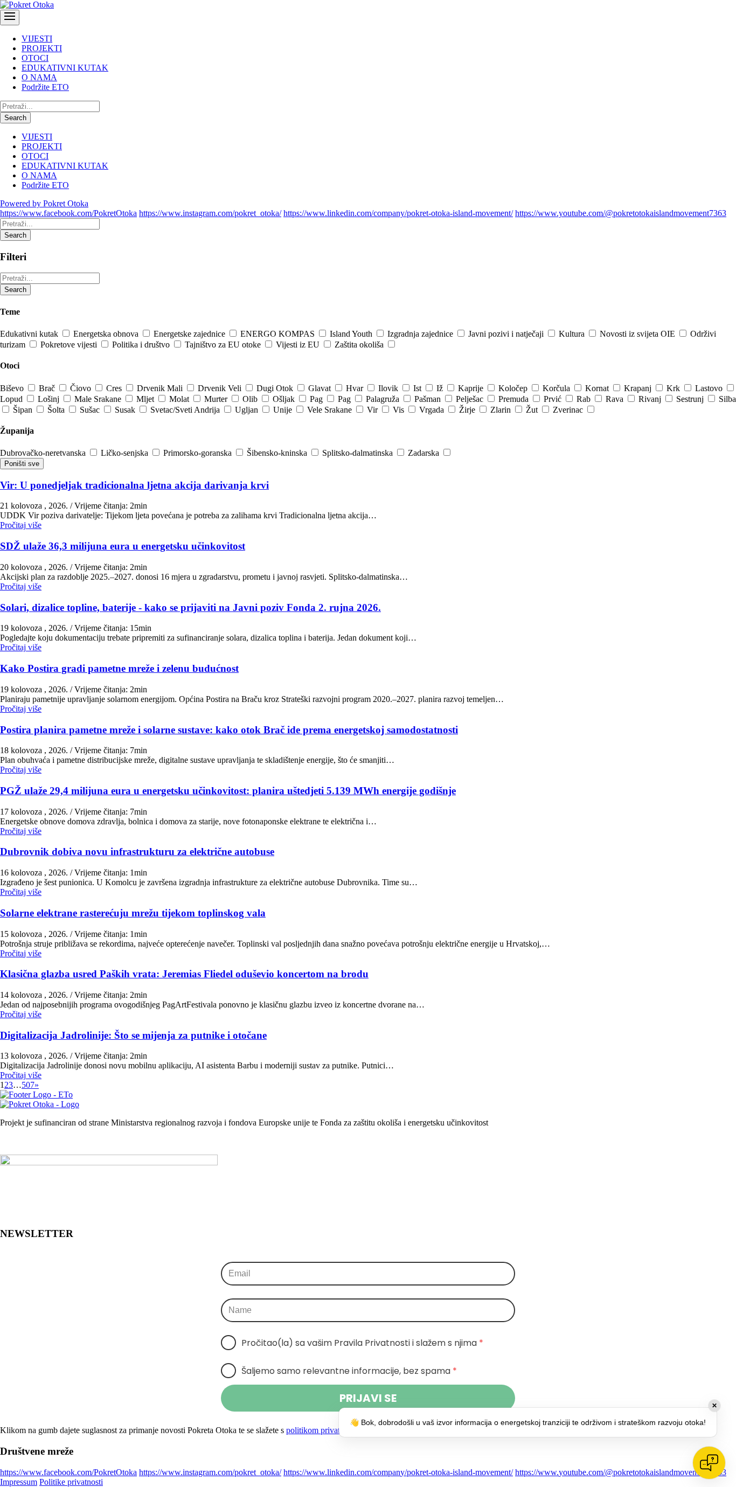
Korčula (557, 388)
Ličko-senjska (125, 452)
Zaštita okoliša (360, 344)
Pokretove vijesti (69, 344)
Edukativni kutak (30, 333)
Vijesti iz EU (299, 344)
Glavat (320, 388)
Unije (283, 409)
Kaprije (471, 388)
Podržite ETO (45, 87)
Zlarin (501, 409)
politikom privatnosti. (322, 1430)
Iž (440, 388)
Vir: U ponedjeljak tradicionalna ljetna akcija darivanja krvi (134, 485)
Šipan (23, 409)
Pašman (428, 399)
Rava (616, 399)
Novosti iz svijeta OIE (638, 333)
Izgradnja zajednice (421, 333)
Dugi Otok (275, 388)
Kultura (573, 333)
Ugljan (247, 409)
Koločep (514, 388)
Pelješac (470, 399)
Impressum (18, 1481)
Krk (674, 388)
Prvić (554, 399)
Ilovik (389, 388)
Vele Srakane (330, 409)
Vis (399, 409)
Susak (126, 409)
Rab (585, 399)
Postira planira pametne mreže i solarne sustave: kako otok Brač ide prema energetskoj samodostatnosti (229, 729)
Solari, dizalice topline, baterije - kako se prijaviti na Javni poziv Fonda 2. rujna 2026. (190, 607)
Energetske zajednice (190, 333)
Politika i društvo (142, 344)
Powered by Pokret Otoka (44, 203)
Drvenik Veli (221, 388)
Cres (115, 388)
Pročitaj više (20, 525)
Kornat (598, 388)
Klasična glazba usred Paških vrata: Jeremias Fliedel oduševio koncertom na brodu (184, 973)
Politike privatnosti (71, 1481)
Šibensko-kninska (278, 452)
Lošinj (49, 399)
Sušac (91, 409)
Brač (48, 388)
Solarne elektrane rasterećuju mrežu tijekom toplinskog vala (133, 913)
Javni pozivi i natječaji (507, 333)
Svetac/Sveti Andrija (186, 409)
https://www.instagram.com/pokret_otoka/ (210, 213)
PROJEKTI (42, 48)
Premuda (514, 399)
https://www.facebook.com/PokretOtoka (68, 213)
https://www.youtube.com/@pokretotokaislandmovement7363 (620, 213)
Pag (317, 399)
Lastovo (710, 388)
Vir (373, 409)
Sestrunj (691, 399)
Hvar (355, 388)
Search (15, 118)
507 (28, 1084)
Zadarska (424, 452)
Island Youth (352, 333)
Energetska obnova (107, 333)
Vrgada (432, 409)
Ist (418, 388)
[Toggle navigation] (9, 17)
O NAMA (39, 77)
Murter (217, 399)
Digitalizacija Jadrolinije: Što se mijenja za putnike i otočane (133, 1035)
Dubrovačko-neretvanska (44, 452)
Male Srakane (98, 399)
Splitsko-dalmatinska (358, 452)
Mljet (146, 399)
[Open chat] (709, 1463)
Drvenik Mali (161, 388)
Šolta (57, 409)
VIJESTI (37, 38)
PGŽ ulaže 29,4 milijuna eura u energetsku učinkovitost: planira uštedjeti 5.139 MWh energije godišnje (228, 790)
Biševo (13, 388)
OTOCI (35, 57)
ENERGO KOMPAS (278, 333)
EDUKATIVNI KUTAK (65, 67)
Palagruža (383, 399)
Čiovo (81, 388)
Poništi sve (21, 464)
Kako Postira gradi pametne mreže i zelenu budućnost (119, 668)
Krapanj (639, 388)
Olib (251, 399)
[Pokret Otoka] (27, 4)
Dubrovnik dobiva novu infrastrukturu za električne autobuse (137, 851)
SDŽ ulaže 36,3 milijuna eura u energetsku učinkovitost (122, 546)
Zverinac (569, 409)
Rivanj (650, 399)
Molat (180, 399)
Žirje (468, 409)
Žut (533, 409)
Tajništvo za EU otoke (224, 344)
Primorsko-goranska (198, 452)
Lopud (12, 399)
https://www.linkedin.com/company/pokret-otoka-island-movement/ (398, 213)
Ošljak (285, 399)
